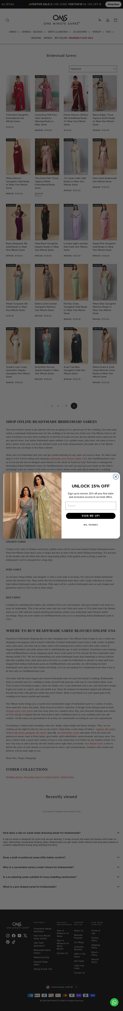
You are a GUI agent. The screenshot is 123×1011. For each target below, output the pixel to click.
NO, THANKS (91, 525)
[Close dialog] (115, 476)
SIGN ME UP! (91, 516)
